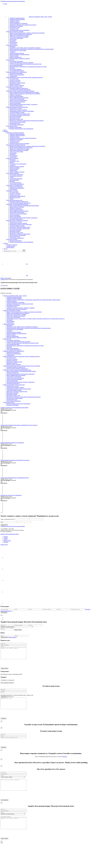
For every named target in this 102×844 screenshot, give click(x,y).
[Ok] (15, 580)
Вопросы (6, 542)
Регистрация (4, 612)
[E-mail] (15, 603)
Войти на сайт (4, 637)
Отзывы (6, 538)
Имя (2, 522)
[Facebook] (15, 557)
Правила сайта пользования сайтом (10, 534)
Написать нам (4, 544)
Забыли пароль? (12, 637)
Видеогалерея (7, 540)
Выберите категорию (6, 293)
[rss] (15, 592)
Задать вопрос (4, 285)
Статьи (5, 539)
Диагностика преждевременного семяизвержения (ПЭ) (15, 477)
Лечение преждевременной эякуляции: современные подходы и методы (19, 425)
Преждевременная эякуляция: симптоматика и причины (15, 460)
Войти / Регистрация (6, 278)
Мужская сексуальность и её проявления (11, 495)
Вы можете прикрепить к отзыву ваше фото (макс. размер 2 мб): (17, 695)
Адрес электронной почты (8, 519)
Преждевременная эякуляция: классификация (12, 442)
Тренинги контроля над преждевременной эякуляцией (14, 407)
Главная (3, 279)
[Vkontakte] (15, 568)
